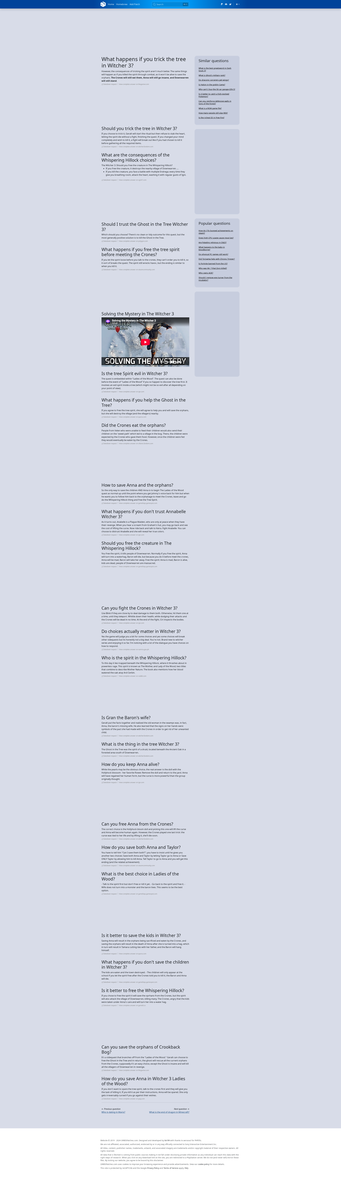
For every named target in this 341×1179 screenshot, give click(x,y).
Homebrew (121, 4)
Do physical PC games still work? (213, 254)
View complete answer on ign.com (131, 392)
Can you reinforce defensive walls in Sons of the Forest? (215, 102)
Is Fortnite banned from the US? (213, 263)
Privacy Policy (153, 1168)
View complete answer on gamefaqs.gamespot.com (138, 503)
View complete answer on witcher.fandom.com (136, 146)
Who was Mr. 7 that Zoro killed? (213, 268)
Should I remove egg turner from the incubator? (215, 278)
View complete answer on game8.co (132, 1005)
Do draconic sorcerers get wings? (214, 80)
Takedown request (110, 84)
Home (111, 4)
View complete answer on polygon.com (133, 241)
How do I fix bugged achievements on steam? (216, 231)
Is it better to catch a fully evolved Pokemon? (214, 95)
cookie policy (203, 1164)
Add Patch (135, 4)
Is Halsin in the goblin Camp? (212, 84)
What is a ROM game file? (210, 108)
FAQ (186, 1168)
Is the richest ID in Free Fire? (211, 117)
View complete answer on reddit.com (132, 676)
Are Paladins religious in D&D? (212, 242)
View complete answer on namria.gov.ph (134, 649)
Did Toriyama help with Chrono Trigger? (217, 259)
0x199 (167, 1140)
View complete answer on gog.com (132, 1099)
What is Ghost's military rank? (212, 75)
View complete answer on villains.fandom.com (136, 443)
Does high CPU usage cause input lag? (216, 238)
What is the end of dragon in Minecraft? (169, 1112)
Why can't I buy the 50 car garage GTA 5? (217, 89)
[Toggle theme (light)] (238, 4)
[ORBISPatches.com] (103, 4)
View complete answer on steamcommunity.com (137, 269)
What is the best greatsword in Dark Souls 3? (215, 69)
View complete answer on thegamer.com (134, 84)
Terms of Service (171, 1168)
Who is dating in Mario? (113, 1112)
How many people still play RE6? (213, 113)
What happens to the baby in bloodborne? (212, 248)
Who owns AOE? (206, 273)
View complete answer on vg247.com (132, 180)
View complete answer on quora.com (132, 417)
